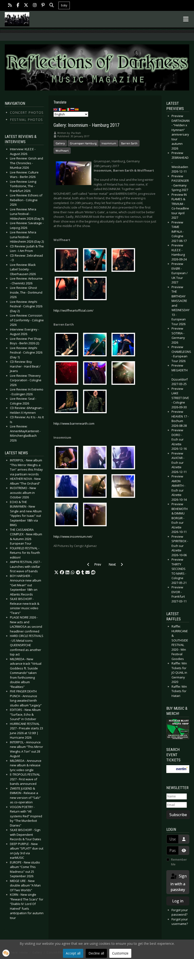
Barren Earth (129, 143)
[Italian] (68, 109)
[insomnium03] (124, 458)
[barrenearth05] (96, 374)
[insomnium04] (67, 487)
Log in (177, 901)
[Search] (51, 5)
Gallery (60, 143)
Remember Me (179, 861)
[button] (56, 572)
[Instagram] (35, 5)
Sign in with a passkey (178, 882)
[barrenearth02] (96, 345)
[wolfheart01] (67, 261)
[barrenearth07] (67, 402)
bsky (64, 5)
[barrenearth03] (124, 345)
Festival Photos (26, 119)
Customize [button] (120, 953)
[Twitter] (26, 5)
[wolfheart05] (96, 289)
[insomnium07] (67, 515)
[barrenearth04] (67, 374)
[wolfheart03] (124, 261)
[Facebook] (18, 5)
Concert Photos (27, 112)
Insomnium (108, 143)
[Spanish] (77, 109)
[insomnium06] (124, 487)
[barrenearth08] (96, 402)
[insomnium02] (96, 458)
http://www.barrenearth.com (73, 423)
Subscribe (178, 814)
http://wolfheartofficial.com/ (73, 310)
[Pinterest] (43, 5)
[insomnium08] (96, 515)
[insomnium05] (96, 487)
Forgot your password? (180, 912)
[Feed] (10, 5)
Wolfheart (62, 150)
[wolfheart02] (96, 261)
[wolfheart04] (67, 289)
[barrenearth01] (67, 345)
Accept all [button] (73, 953)
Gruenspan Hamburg (83, 143)
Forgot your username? (180, 921)
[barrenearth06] (124, 374)
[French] (60, 109)
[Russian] (73, 109)
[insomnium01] (67, 458)
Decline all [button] (96, 953)
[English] (55, 109)
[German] (64, 109)
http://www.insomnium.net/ (73, 536)
